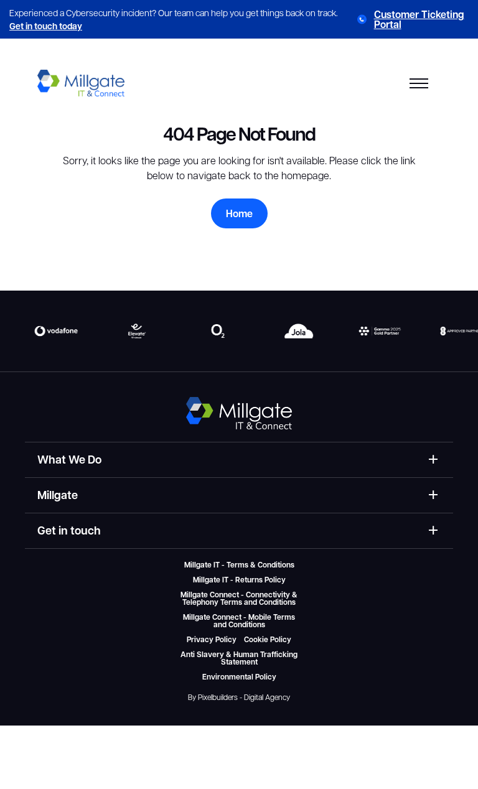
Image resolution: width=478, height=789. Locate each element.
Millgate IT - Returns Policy (239, 580)
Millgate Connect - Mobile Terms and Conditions (239, 621)
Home (239, 213)
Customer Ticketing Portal (419, 19)
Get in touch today (45, 26)
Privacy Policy (212, 639)
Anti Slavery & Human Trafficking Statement (239, 658)
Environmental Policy (239, 677)
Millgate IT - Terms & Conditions (239, 565)
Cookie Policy (267, 639)
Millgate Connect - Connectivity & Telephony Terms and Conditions (239, 598)
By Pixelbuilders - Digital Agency (239, 697)
